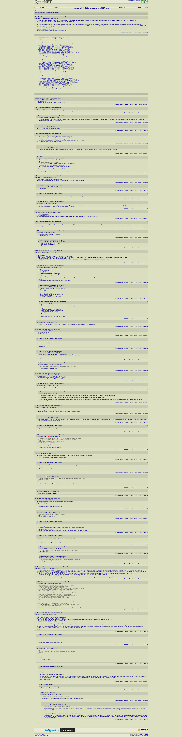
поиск (68, 7)
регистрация (138, 0)
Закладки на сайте (39, 734)
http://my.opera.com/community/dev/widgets (97, 20)
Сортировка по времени (141, 94)
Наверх (135, 104)
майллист (103, 7)
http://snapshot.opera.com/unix (46, 29)
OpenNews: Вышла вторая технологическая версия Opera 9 (50, 81)
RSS (147, 94)
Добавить (132, 735)
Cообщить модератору (143, 32)
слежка (139, 7)
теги (121, 1)
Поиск (117, 1)
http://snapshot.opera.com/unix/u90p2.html (59, 20)
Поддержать (138, 735)
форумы (42, 7)
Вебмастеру (145, 735)
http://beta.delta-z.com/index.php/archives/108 (86, 216)
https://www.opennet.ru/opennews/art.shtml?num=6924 (54, 30)
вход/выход (122, 7)
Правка (135, 32)
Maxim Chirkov (144, 734)
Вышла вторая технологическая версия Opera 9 (48, 37)
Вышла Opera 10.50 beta (51, 87)
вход (134, 0)
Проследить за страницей (41, 735)
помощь (56, 7)
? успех (42, 44)
